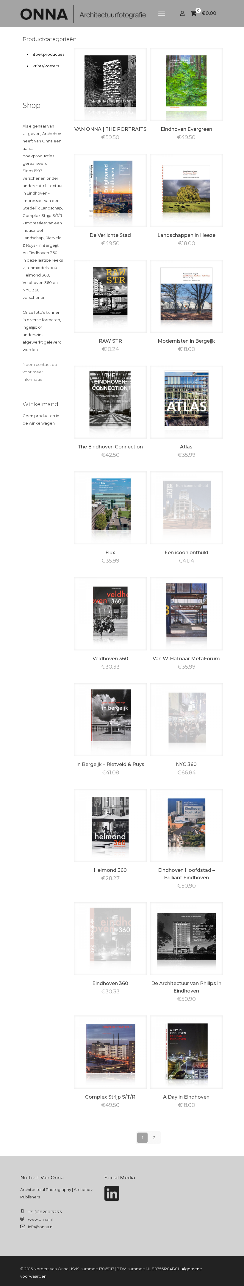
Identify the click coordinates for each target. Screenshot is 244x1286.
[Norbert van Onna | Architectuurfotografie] (83, 13)
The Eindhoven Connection (110, 447)
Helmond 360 (110, 870)
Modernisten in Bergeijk (186, 341)
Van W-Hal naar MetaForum (186, 658)
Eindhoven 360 (110, 983)
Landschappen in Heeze (186, 235)
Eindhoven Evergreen (186, 129)
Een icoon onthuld (186, 552)
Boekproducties (46, 54)
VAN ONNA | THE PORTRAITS (110, 129)
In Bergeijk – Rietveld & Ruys (110, 764)
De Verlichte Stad (110, 235)
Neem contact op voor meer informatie (40, 372)
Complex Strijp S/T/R (110, 1097)
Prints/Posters (45, 65)
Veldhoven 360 (110, 658)
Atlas (186, 447)
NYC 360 (186, 764)
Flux (110, 552)
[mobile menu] (162, 13)
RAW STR (110, 341)
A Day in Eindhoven (186, 1097)
